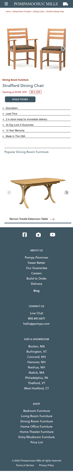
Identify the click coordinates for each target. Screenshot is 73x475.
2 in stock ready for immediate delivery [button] (26, 119)
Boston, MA (36, 346)
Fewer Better (36, 263)
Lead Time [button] (11, 113)
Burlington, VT (36, 351)
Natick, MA (36, 372)
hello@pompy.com (36, 324)
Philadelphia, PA (36, 378)
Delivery (36, 284)
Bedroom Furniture (36, 411)
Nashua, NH (36, 367)
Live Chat (36, 313)
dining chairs (38, 11)
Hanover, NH (36, 362)
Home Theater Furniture (36, 432)
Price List (36, 442)
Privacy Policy (46, 465)
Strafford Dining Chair (55, 11)
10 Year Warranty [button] (14, 130)
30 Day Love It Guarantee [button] (19, 124)
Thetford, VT (36, 383)
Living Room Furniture (36, 416)
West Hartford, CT (36, 388)
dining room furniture (22, 11)
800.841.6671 (36, 318)
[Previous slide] (10, 48)
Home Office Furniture (36, 426)
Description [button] (11, 108)
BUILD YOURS (20, 99)
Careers (36, 273)
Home (8, 11)
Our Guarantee (36, 268)
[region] (36, 45)
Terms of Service (25, 465)
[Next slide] (62, 48)
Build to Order (36, 278)
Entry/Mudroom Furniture (36, 437)
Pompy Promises (36, 257)
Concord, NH (36, 357)
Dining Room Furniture (36, 421)
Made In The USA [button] (15, 136)
